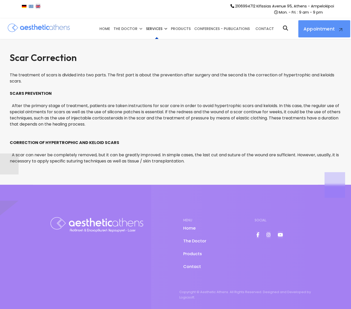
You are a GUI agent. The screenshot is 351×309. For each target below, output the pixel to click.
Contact (264, 28)
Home (104, 28)
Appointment (319, 29)
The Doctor (125, 28)
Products (181, 28)
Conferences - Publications (222, 28)
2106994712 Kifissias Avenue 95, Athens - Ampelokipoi (284, 6)
